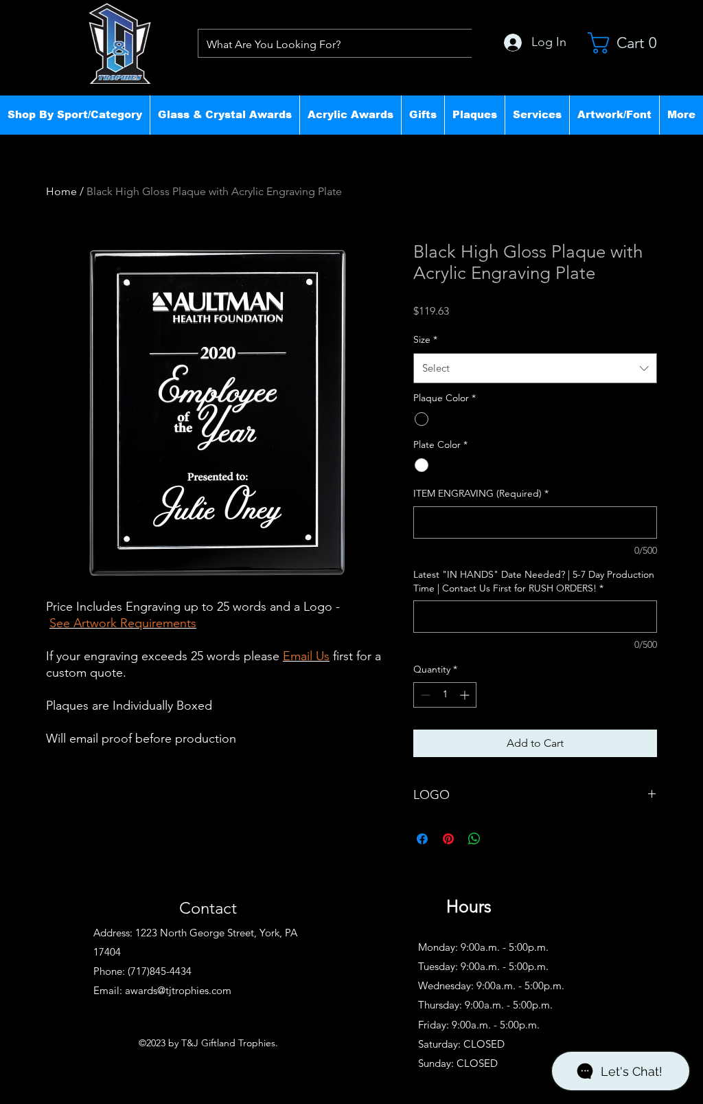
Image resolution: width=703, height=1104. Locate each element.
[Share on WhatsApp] (474, 839)
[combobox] (535, 368)
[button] (75, 115)
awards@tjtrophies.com (178, 990)
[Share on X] (500, 839)
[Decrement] (424, 695)
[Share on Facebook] (422, 839)
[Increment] (465, 695)
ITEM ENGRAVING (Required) (481, 493)
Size (425, 339)
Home (61, 191)
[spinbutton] (445, 695)
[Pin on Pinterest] (448, 839)
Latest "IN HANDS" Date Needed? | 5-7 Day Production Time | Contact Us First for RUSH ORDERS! (533, 581)
